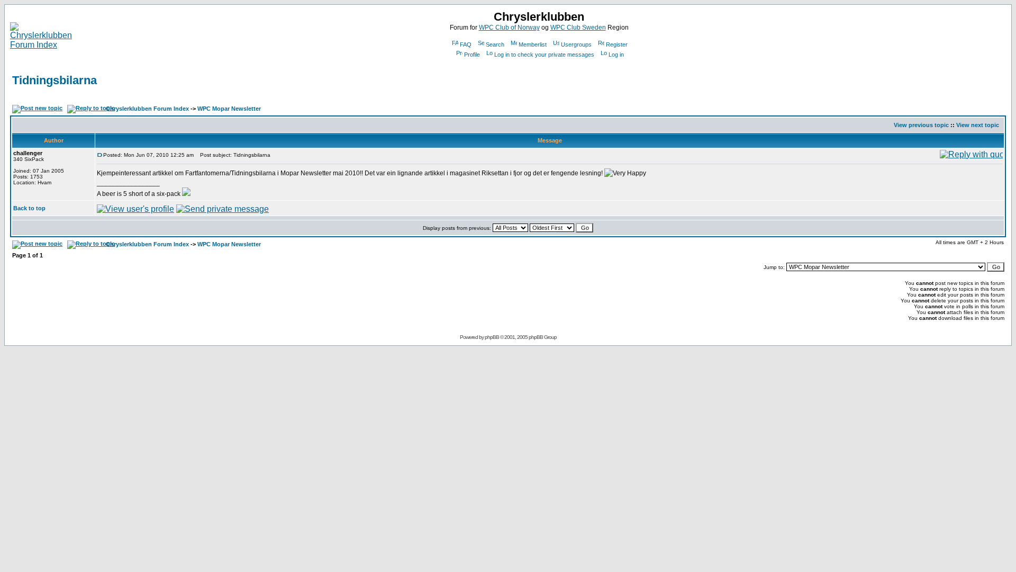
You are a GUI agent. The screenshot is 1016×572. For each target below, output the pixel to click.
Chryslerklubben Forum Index (147, 108)
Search (495, 44)
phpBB (492, 337)
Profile (472, 54)
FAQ (465, 44)
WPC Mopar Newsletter (229, 108)
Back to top (29, 208)
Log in (616, 54)
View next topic (977, 125)
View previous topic (921, 125)
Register (617, 44)
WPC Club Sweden (578, 27)
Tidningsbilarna (54, 80)
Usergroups (576, 44)
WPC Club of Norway (509, 27)
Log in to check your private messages (544, 54)
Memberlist (533, 44)
